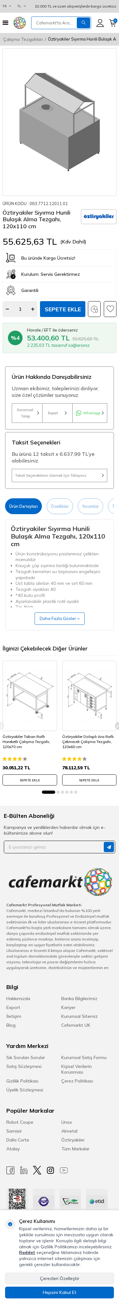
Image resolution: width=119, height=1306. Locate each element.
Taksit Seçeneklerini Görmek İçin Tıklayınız (50, 475)
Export (53, 413)
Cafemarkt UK (75, 1025)
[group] (59, 122)
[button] (48, 792)
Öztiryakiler (73, 1140)
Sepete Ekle (63, 309)
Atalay (13, 1149)
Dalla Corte (17, 1140)
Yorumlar (90, 506)
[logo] (19, 22)
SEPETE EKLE (30, 780)
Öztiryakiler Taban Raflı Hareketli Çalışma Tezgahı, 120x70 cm (26, 741)
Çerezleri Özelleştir (59, 1278)
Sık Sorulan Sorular (25, 1057)
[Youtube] (64, 1170)
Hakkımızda (18, 998)
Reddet (27, 1252)
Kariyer (68, 1007)
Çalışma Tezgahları (23, 39)
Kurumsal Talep (25, 413)
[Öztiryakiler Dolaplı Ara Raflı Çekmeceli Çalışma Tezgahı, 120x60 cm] (89, 696)
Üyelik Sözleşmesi (24, 1090)
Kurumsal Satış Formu (84, 1057)
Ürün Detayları (23, 506)
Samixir (14, 1131)
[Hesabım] (100, 23)
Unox (66, 1122)
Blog (11, 1025)
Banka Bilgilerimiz (79, 998)
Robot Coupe (19, 1122)
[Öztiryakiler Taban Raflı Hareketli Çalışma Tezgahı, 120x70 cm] (30, 696)
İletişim (13, 1016)
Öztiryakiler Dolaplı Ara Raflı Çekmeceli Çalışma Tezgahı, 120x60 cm (88, 741)
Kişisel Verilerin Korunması (76, 1069)
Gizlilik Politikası (22, 1081)
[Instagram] (50, 1170)
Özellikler (60, 506)
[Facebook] (10, 1170)
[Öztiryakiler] (98, 216)
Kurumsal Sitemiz (79, 1016)
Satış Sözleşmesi (24, 1066)
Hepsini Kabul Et (59, 1292)
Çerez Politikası (77, 1081)
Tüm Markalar (75, 1149)
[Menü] (5, 22)
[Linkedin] (24, 1170)
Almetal (69, 1131)
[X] (37, 1170)
